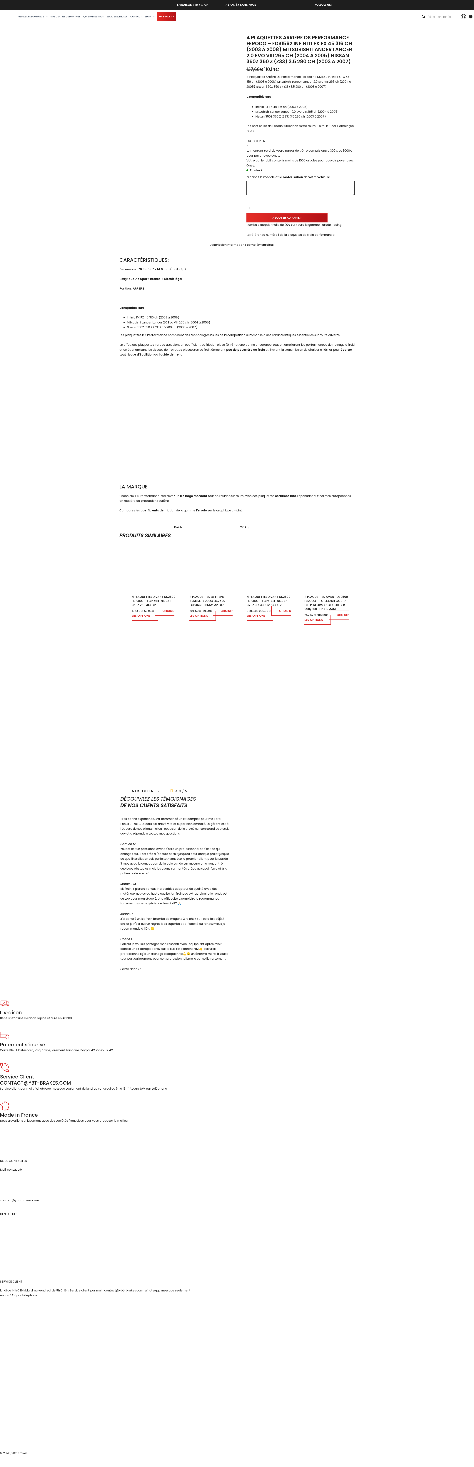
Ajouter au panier (286, 218)
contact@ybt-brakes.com (19, 1200)
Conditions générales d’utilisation (24, 1243)
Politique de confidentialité (19, 1248)
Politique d (7, 1253)
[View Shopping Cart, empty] (469, 16)
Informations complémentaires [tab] (250, 245)
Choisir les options (153, 613)
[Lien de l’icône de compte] (463, 16)
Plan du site (8, 1263)
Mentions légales (12, 1223)
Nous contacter (11, 1258)
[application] (46, 16)
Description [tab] (218, 245)
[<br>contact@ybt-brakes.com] (4, 1187)
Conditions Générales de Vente (22, 1233)
